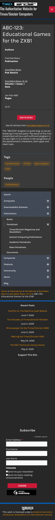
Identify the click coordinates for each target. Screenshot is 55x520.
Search (7, 194)
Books (10, 219)
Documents (12, 252)
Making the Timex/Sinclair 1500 (27, 336)
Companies (9, 258)
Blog (6, 283)
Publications (10, 213)
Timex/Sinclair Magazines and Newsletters (24, 230)
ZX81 (7, 169)
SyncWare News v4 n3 (16, 81)
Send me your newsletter (20, 471)
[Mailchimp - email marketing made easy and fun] (21, 494)
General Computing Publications (25, 237)
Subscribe (22, 485)
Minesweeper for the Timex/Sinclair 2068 (27, 328)
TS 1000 (26, 163)
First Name (11, 449)
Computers (9, 201)
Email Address (14, 439)
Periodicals (12, 224)
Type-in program (42, 163)
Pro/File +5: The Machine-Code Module (27, 311)
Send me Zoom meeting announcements (19, 476)
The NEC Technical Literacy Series (27, 345)
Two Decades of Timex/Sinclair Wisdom (27, 319)
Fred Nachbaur (11, 184)
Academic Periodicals (20, 242)
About (7, 277)
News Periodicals (17, 247)
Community (10, 270)
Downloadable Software (16, 207)
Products (8, 264)
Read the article (26, 117)
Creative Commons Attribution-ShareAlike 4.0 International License (27, 513)
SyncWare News (13, 69)
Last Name (11, 458)
